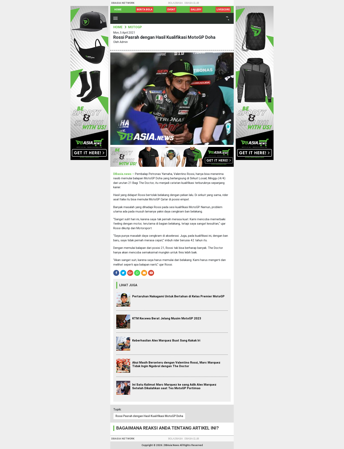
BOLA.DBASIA (175, 2)
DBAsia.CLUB (192, 2)
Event (171, 9)
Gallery (196, 9)
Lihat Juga (128, 285)
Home (117, 9)
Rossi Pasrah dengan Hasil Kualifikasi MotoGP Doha (149, 416)
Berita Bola (144, 9)
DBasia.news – (124, 174)
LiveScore (223, 9)
